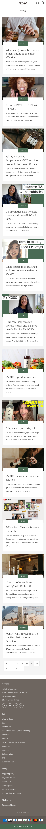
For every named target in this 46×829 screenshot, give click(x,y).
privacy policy (7, 785)
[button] (23, 826)
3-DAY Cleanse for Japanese (13, 742)
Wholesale (6, 746)
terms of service (9, 789)
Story (4, 723)
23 (7, 669)
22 (37, 663)
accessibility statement (11, 793)
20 (27, 663)
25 (16, 669)
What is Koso (7, 719)
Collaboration (7, 754)
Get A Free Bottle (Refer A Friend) (16, 730)
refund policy (7, 781)
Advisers (5, 750)
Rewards (5, 734)
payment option (8, 777)
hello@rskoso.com (9, 689)
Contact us (6, 727)
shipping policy (8, 773)
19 (22, 663)
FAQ (4, 758)
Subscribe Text (8, 762)
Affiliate (5, 738)
